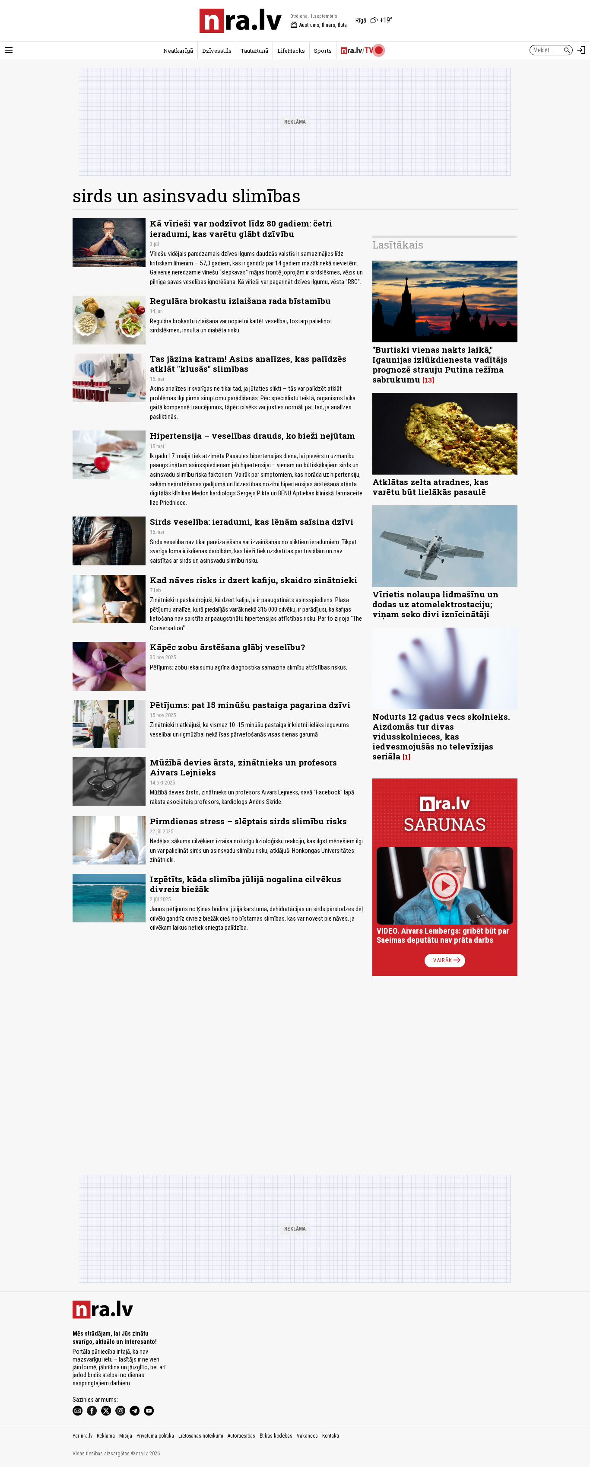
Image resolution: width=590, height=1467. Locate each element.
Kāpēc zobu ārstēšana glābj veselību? (227, 646)
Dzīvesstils (217, 50)
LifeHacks (291, 50)
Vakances (307, 1436)
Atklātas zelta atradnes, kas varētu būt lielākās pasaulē (430, 486)
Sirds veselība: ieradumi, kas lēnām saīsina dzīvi (251, 521)
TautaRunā (254, 50)
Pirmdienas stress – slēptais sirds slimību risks (248, 821)
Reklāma (106, 1436)
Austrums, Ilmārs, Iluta (318, 25)
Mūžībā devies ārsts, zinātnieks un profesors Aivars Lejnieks (243, 767)
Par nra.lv (82, 1436)
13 (428, 380)
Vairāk (447, 960)
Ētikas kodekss (276, 1436)
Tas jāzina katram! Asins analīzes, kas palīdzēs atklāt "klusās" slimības (248, 363)
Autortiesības (241, 1436)
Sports (323, 50)
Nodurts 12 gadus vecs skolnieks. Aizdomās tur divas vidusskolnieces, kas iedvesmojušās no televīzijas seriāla (441, 736)
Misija (125, 1436)
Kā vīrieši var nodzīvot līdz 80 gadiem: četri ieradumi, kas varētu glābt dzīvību (241, 228)
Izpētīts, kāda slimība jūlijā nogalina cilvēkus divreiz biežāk (245, 884)
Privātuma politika (155, 1436)
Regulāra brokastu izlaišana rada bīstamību (240, 300)
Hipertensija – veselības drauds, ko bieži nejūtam (252, 435)
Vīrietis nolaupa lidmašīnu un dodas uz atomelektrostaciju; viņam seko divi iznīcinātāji (435, 604)
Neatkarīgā (178, 50)
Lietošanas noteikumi (200, 1436)
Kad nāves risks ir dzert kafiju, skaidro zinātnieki (253, 579)
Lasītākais (397, 245)
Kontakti (330, 1436)
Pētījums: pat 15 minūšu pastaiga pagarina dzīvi (250, 704)
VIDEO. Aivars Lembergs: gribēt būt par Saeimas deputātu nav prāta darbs (443, 935)
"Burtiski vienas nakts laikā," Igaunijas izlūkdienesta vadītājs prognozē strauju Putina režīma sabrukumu (440, 364)
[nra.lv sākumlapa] (241, 21)
